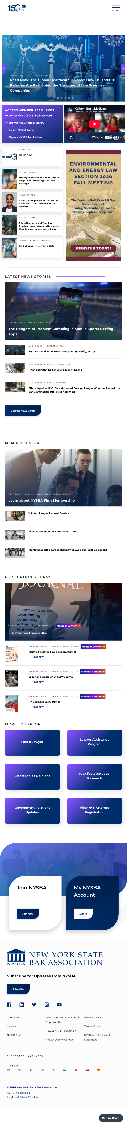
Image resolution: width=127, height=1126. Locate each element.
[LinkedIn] (22, 1004)
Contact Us (13, 1017)
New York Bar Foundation (60, 1030)
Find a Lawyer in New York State (37, 246)
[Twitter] (34, 1004)
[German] (98, 1069)
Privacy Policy (92, 1017)
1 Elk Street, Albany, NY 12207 (22, 1096)
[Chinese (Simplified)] (75, 1069)
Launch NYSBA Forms (21, 129)
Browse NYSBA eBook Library (26, 122)
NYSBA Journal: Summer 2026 (29, 632)
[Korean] (19, 1069)
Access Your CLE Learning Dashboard (30, 115)
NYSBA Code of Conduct (59, 1039)
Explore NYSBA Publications (25, 137)
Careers (11, 1026)
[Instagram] (47, 1004)
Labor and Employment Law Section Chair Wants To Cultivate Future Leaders (39, 203)
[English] (8, 1069)
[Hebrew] (42, 1069)
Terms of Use (92, 1026)
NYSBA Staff (14, 1035)
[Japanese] (53, 1069)
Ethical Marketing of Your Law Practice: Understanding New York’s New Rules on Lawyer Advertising (39, 226)
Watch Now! (25, 155)
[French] (30, 1069)
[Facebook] (9, 1004)
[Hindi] (64, 1069)
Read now (37, 656)
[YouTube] (59, 1004)
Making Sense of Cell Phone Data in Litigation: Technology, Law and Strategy (39, 180)
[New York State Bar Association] (17, 11)
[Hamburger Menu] (116, 6)
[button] (123, 68)
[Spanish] (87, 1069)
